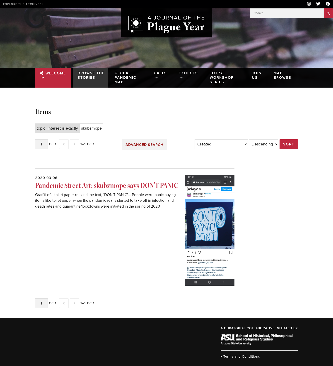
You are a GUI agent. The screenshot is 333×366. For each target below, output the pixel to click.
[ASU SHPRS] (257, 343)
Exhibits (188, 73)
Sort (288, 144)
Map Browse (282, 75)
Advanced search (144, 144)
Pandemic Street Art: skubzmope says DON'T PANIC (106, 185)
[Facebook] (326, 4)
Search (328, 13)
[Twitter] (318, 4)
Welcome (56, 73)
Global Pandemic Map (125, 77)
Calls (160, 73)
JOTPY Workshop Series (222, 77)
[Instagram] (309, 4)
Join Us (257, 75)
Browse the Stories (91, 75)
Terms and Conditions (241, 356)
